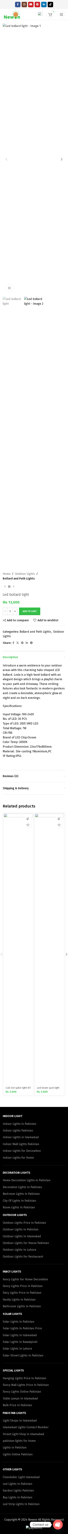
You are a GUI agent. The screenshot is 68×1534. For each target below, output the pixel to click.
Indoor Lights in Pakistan (19, 1124)
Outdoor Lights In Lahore (19, 1249)
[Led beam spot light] (49, 949)
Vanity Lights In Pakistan (19, 1299)
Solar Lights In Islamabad (20, 1335)
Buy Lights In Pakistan (17, 1497)
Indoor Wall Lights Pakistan (21, 1144)
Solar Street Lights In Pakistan (23, 1355)
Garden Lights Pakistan (18, 1490)
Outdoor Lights (25, 574)
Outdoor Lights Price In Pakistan (24, 1222)
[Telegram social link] (31, 642)
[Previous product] (5, 586)
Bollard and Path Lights (19, 578)
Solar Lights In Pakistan (18, 1321)
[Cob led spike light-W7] (18, 949)
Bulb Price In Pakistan (17, 1405)
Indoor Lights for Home (18, 1157)
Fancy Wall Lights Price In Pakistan (26, 1385)
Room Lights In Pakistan (19, 1207)
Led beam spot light (48, 1087)
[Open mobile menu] (61, 14)
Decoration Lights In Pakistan (22, 1187)
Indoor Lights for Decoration (22, 1150)
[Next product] (13, 586)
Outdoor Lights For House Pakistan (26, 1243)
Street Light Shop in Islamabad (23, 1434)
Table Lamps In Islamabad (20, 1398)
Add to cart (30, 611)
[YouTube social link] (31, 4)
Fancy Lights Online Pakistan (22, 1391)
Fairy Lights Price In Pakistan (22, 1292)
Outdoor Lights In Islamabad (22, 1236)
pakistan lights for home (19, 1441)
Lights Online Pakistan (18, 1454)
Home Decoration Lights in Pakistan (26, 1180)
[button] (6, 159)
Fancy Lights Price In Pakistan (23, 1286)
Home (7, 574)
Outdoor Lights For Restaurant (23, 1256)
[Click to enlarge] (9, 288)
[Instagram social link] (24, 4)
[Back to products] (9, 586)
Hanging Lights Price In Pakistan (24, 1378)
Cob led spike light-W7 (18, 1087)
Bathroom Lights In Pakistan (22, 1306)
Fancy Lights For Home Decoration (25, 1279)
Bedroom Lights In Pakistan (21, 1194)
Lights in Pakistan (14, 1447)
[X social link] (17, 642)
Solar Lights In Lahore (17, 1348)
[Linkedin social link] (44, 4)
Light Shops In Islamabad (20, 1420)
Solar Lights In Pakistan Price (22, 1328)
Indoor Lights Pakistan (18, 1130)
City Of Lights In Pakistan (19, 1200)
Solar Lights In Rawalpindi (20, 1342)
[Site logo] (12, 14)
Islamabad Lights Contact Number (26, 1427)
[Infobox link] (38, 14)
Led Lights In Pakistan (17, 1484)
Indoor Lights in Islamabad (21, 1137)
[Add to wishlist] (28, 825)
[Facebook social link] (17, 4)
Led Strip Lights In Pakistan (21, 1504)
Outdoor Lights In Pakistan (20, 1229)
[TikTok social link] (50, 4)
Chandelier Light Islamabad (21, 1477)
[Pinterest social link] (37, 4)
